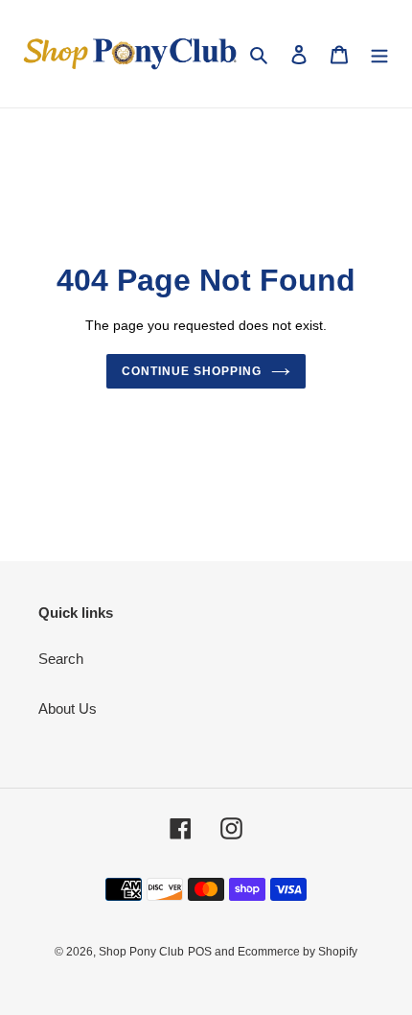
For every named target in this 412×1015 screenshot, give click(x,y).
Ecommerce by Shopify (297, 951)
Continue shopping (192, 371)
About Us (67, 708)
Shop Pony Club (141, 951)
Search (60, 658)
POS (200, 951)
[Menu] (379, 54)
